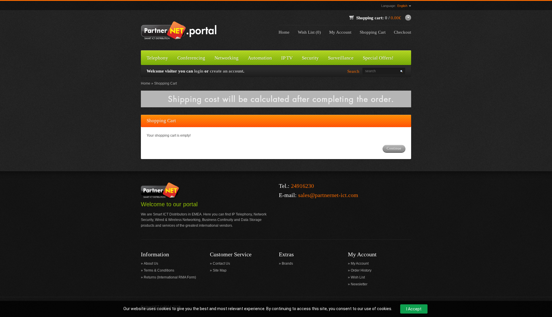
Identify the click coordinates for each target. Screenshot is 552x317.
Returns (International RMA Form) (170, 277)
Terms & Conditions (159, 270)
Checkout (402, 32)
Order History (361, 270)
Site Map (220, 270)
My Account (340, 32)
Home (284, 32)
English (402, 5)
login (198, 71)
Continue (394, 148)
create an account (226, 71)
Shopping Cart (373, 32)
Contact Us (221, 263)
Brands (287, 263)
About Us (151, 263)
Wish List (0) (309, 32)
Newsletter (359, 284)
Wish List (358, 277)
